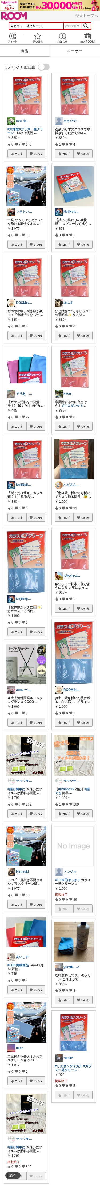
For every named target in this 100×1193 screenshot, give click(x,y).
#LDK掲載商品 (18, 965)
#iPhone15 (66, 789)
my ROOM (87, 37)
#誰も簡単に (16, 789)
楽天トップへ (86, 15)
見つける (37, 37)
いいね (38, 153)
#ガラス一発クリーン (73, 1068)
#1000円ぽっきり (67, 880)
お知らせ (62, 37)
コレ (17, 153)
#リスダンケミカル (68, 1066)
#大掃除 (13, 129)
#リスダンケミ (72, 406)
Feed (12, 37)
